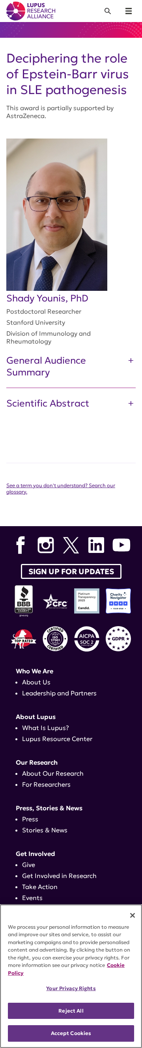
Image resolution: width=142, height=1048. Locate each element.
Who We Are (34, 671)
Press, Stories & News (49, 808)
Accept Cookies (71, 1033)
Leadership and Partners (59, 693)
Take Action (40, 887)
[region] (71, 976)
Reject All (70, 1010)
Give (28, 865)
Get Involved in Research (59, 876)
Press (30, 819)
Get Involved (35, 854)
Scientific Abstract (47, 403)
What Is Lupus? (45, 728)
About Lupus (36, 717)
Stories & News (44, 830)
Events (32, 898)
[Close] (132, 915)
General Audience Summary (46, 366)
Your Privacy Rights (70, 988)
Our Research (37, 762)
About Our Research (53, 773)
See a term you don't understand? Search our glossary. (60, 488)
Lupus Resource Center (57, 739)
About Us (36, 682)
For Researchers (46, 784)
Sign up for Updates (71, 571)
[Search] (107, 11)
